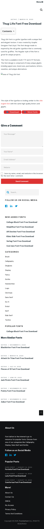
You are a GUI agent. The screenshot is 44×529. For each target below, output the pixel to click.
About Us (9, 493)
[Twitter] (17, 206)
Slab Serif (9, 315)
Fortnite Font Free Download (17, 469)
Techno (8, 320)
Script (7, 306)
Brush (7, 257)
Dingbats (8, 266)
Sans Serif (9, 297)
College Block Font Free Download (21, 222)
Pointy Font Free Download (13, 391)
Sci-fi (7, 302)
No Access (9, 505)
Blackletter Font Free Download (15, 347)
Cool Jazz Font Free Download (19, 246)
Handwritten (10, 284)
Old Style (8, 293)
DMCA (7, 501)
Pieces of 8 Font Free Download (15, 369)
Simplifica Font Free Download (20, 227)
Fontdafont (24, 521)
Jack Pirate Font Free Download (15, 380)
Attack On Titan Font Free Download (17, 358)
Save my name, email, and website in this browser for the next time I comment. (22, 174)
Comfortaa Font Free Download (18, 482)
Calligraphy (9, 261)
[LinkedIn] (12, 206)
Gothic (14, 19)
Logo (7, 288)
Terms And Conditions (13, 514)
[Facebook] (7, 206)
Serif (7, 311)
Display (8, 270)
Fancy (7, 275)
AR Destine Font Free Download (20, 232)
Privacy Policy (10, 509)
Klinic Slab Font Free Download (20, 236)
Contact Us (9, 497)
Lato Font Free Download (15, 476)
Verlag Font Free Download (18, 241)
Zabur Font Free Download (12, 402)
